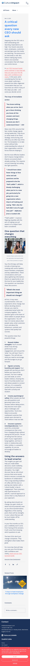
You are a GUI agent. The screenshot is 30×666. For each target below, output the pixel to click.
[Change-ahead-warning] (15, 582)
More (14, 10)
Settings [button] (15, 663)
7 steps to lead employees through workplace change (14, 593)
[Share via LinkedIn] (13, 564)
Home (3, 643)
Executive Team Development (12, 559)
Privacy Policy (16, 653)
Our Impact (5, 645)
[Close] (28, 649)
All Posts (6, 10)
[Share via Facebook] (5, 564)
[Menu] (27, 3)
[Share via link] (17, 564)
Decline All (15, 660)
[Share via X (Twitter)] (9, 564)
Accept (15, 656)
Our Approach (5, 647)
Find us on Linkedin (10, 635)
